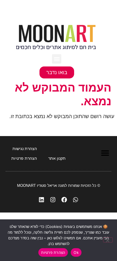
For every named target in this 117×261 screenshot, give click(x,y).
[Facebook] (64, 199)
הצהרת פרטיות (53, 252)
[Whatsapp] (75, 199)
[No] (108, 239)
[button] (56, 59)
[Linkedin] (41, 199)
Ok (76, 252)
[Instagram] (52, 199)
